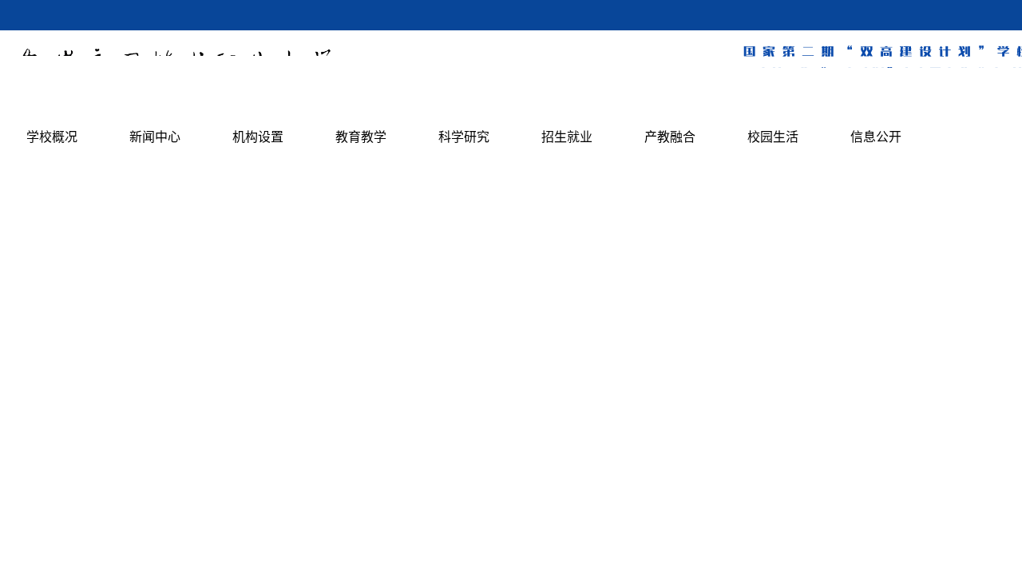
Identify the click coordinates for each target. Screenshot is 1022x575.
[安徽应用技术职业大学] (173, 96)
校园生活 (772, 137)
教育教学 (360, 137)
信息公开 (875, 137)
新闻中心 (154, 137)
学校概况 (51, 137)
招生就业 (566, 137)
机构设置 (257, 137)
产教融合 (669, 137)
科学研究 (463, 137)
